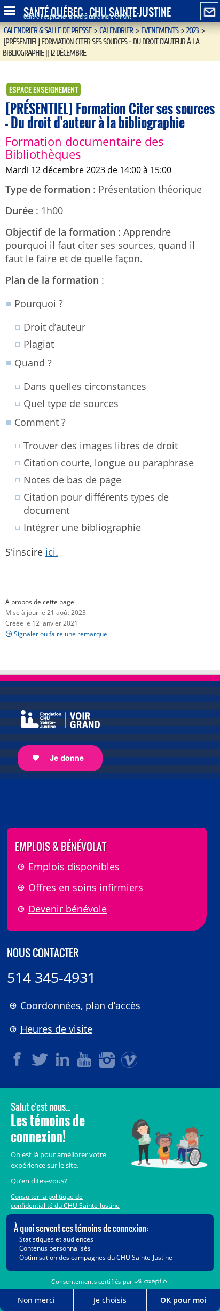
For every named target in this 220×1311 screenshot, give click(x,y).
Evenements (159, 30)
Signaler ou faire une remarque (60, 633)
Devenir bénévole (67, 908)
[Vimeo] (129, 1059)
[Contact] (209, 12)
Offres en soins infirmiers (85, 887)
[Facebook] (17, 1059)
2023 (192, 30)
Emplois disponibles (74, 866)
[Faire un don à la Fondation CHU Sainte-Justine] (55, 732)
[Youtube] (85, 1059)
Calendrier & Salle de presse (47, 30)
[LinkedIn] (62, 1059)
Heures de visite (56, 1029)
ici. (51, 551)
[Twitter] (40, 1059)
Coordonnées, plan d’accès (80, 1005)
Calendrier (116, 30)
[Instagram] (107, 1059)
